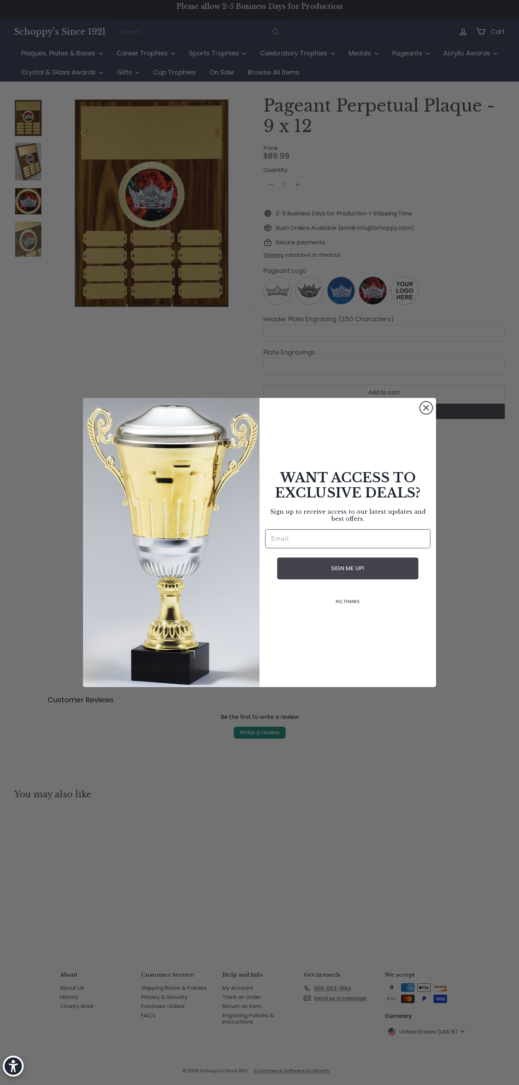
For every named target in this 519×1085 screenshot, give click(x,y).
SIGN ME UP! (347, 568)
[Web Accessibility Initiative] (13, 1066)
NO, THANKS (348, 601)
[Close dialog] (426, 407)
